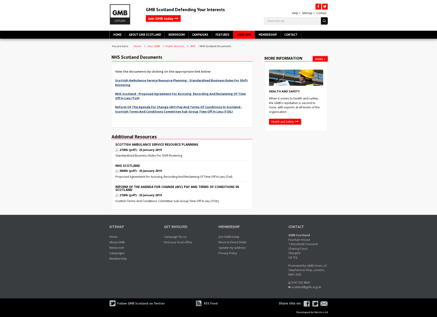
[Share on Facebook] (307, 304)
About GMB (117, 242)
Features (222, 35)
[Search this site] (324, 21)
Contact (321, 13)
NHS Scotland (127, 165)
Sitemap (307, 13)
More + (320, 59)
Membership (268, 35)
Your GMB (244, 35)
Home (117, 35)
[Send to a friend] (324, 304)
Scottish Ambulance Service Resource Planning (156, 144)
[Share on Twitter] (315, 304)
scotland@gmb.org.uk (306, 287)
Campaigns (200, 35)
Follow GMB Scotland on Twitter (141, 303)
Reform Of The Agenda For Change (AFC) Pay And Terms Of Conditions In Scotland (177, 188)
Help (295, 13)
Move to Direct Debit (232, 242)
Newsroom (176, 35)
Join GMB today (160, 18)
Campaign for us (175, 237)
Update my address (232, 248)
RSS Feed (211, 303)
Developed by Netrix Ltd (312, 312)
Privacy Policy (227, 253)
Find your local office (178, 242)
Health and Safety (284, 91)
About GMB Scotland (145, 35)
